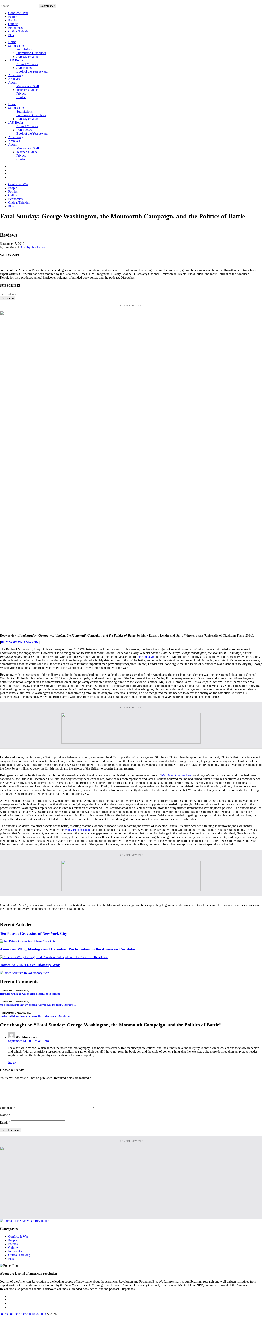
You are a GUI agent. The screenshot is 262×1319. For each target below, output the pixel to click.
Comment (7, 1107)
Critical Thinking (19, 31)
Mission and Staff (27, 86)
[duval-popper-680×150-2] (131, 890)
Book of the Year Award (32, 71)
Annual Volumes (27, 64)
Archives (14, 78)
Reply (12, 1062)
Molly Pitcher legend (77, 829)
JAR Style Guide (27, 56)
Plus (11, 35)
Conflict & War (18, 13)
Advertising (15, 75)
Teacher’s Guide (27, 90)
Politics (13, 20)
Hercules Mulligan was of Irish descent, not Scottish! (30, 993)
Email (5, 1122)
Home (12, 42)
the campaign (145, 656)
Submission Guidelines (31, 53)
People (12, 16)
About (12, 82)
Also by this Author (33, 247)
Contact (21, 97)
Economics (15, 27)
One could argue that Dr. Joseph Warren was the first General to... (38, 1004)
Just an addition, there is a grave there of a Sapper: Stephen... (35, 1015)
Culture (13, 24)
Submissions (16, 45)
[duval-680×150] (131, 742)
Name (5, 1115)
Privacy (21, 93)
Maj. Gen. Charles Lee (176, 775)
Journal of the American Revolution (23, 1314)
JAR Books (15, 60)
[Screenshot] (123, 621)
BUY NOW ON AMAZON (19, 642)
